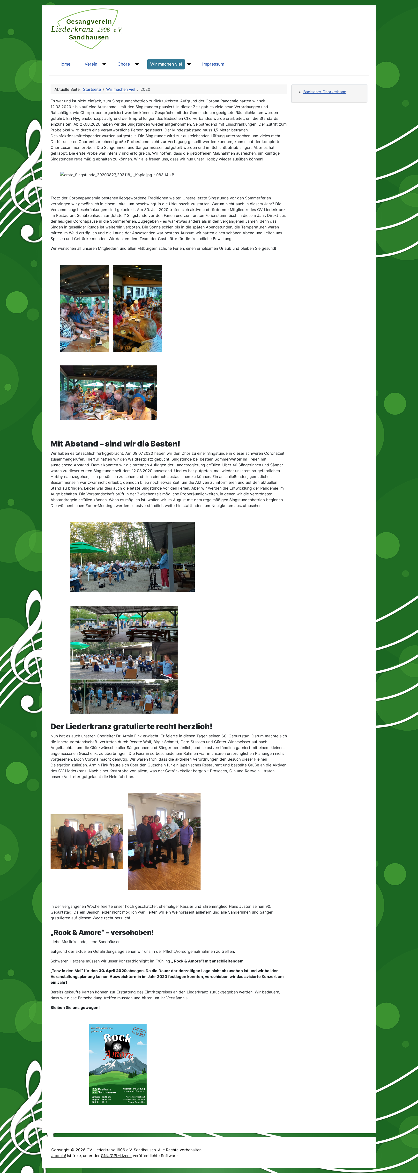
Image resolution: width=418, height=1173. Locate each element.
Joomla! (58, 1155)
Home (64, 64)
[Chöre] (136, 64)
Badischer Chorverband (324, 91)
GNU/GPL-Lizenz (116, 1155)
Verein (91, 64)
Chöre (124, 64)
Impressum (213, 64)
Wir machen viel (166, 64)
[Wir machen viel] (188, 64)
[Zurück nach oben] (409, 1164)
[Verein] (103, 64)
